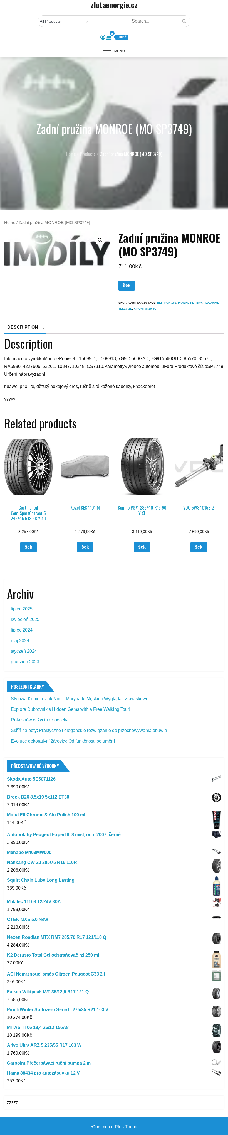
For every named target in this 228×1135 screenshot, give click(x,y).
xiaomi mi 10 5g (145, 308)
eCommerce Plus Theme (114, 1126)
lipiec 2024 (22, 630)
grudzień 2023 (25, 661)
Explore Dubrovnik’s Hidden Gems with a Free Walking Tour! (70, 709)
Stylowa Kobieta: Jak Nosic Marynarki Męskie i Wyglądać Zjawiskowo (79, 698)
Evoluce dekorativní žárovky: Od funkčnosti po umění (63, 741)
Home (9, 222)
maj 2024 (20, 640)
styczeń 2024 (24, 651)
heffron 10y (166, 302)
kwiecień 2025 (25, 619)
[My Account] (102, 37)
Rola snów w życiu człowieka (40, 720)
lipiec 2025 (22, 608)
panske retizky (190, 302)
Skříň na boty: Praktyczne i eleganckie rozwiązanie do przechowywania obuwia (89, 730)
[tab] (25, 327)
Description (22, 327)
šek (126, 285)
